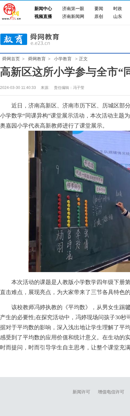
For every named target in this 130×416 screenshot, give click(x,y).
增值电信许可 (111, 392)
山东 (117, 16)
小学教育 (63, 59)
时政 (117, 8)
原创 (98, 16)
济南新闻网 (73, 16)
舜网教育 (37, 59)
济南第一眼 (73, 8)
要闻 (98, 8)
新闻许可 (81, 392)
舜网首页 (11, 59)
